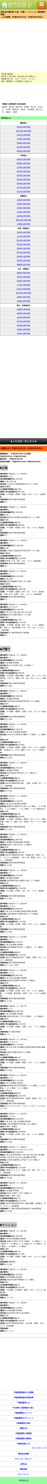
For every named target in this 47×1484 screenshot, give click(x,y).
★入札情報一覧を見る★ (23, 441)
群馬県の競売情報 (23, 151)
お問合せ (23, 1464)
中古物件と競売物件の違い (23, 1408)
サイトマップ (23, 1474)
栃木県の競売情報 (23, 147)
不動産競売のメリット (23, 1413)
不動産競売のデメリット (24, 1418)
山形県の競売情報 (23, 317)
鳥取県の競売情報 (23, 244)
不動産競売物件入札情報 (24, 1392)
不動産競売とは (23, 1403)
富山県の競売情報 (23, 192)
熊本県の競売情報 (23, 289)
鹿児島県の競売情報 (23, 293)
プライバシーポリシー (23, 1459)
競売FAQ (23, 1428)
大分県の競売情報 (23, 285)
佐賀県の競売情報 (23, 277)
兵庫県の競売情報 (23, 204)
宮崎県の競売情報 (23, 297)
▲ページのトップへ (39, 1447)
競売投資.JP (24, 1480)
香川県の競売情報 (23, 252)
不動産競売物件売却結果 (24, 1397)
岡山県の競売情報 (23, 240)
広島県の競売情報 (23, 232)
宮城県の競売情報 (23, 309)
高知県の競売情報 (23, 260)
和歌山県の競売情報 (23, 220)
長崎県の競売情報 (23, 281)
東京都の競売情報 (23, 127)
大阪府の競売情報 (23, 200)
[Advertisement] (23, 45)
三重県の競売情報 (23, 224)
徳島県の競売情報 (23, 256)
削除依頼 (23, 1469)
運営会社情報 (23, 1454)
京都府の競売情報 (23, 208)
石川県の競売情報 (23, 188)
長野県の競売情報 (23, 175)
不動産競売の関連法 (23, 1438)
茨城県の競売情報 (23, 143)
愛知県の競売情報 (23, 159)
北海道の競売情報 (23, 333)
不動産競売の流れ (23, 1423)
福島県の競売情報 (23, 313)
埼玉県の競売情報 (23, 135)
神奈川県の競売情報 (23, 131)
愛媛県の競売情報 (23, 264)
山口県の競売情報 (23, 236)
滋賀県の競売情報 (23, 216)
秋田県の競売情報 (23, 325)
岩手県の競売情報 (23, 321)
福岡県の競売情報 (23, 273)
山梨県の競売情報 (23, 167)
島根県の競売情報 (23, 248)
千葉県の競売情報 (23, 139)
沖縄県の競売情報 (23, 301)
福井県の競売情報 (23, 183)
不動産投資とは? (23, 1444)
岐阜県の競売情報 (23, 171)
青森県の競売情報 (23, 329)
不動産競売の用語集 (23, 1433)
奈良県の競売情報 (23, 212)
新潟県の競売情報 (23, 179)
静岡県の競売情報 (23, 163)
